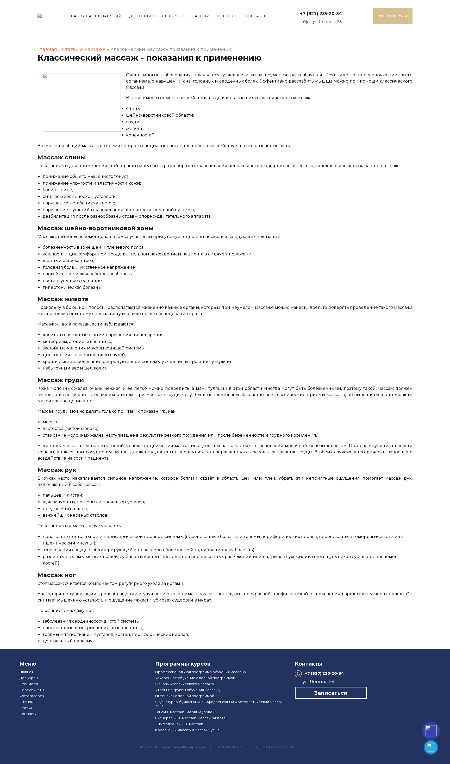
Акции (202, 16)
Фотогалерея (32, 696)
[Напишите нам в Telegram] (431, 747)
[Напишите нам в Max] (431, 730)
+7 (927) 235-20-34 (321, 13)
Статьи (26, 708)
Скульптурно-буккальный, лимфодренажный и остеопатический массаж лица (219, 704)
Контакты (256, 16)
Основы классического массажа (184, 684)
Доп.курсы (29, 678)
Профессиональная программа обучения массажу (200, 672)
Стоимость (29, 684)
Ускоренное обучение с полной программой (195, 678)
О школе (227, 16)
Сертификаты (32, 690)
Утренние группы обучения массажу (187, 690)
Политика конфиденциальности (254, 747)
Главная (47, 49)
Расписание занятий (96, 16)
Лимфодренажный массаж (179, 724)
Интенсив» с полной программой (184, 696)
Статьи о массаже (83, 49)
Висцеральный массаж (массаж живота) (191, 718)
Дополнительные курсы (158, 16)
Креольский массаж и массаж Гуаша (187, 730)
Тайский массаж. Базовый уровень (185, 712)
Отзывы (27, 702)
